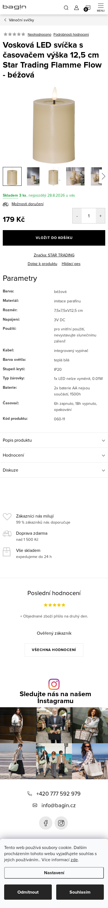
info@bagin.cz (59, 805)
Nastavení (54, 873)
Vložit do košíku (54, 237)
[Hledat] (66, 7)
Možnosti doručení (27, 204)
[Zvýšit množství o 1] (100, 215)
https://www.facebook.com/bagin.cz (45, 823)
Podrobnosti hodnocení (71, 34)
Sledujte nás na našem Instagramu (55, 697)
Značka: (54, 255)
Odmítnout (27, 892)
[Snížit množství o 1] (77, 215)
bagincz (61, 823)
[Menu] (101, 7)
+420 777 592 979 (58, 793)
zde (74, 859)
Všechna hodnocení (54, 649)
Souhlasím (80, 892)
